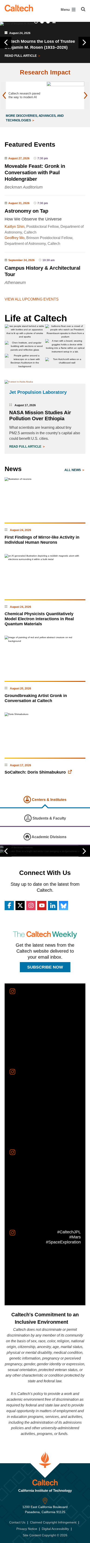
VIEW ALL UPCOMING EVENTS (32, 299)
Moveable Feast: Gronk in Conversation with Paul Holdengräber (35, 172)
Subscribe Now (45, 967)
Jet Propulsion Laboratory (38, 392)
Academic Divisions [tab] (48, 837)
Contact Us (17, 1522)
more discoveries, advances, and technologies (35, 118)
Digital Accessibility (55, 1529)
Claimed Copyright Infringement (53, 1522)
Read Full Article (21, 55)
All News (72, 470)
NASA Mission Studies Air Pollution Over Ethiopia (40, 415)
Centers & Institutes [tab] (48, 800)
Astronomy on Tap (26, 211)
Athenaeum (15, 282)
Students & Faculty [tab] (49, 818)
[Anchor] (61, 144)
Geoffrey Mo (14, 238)
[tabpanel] (45, 851)
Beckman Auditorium (24, 187)
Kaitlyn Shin (14, 227)
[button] (6, 42)
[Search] (83, 9)
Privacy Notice (26, 1529)
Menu (66, 9)
